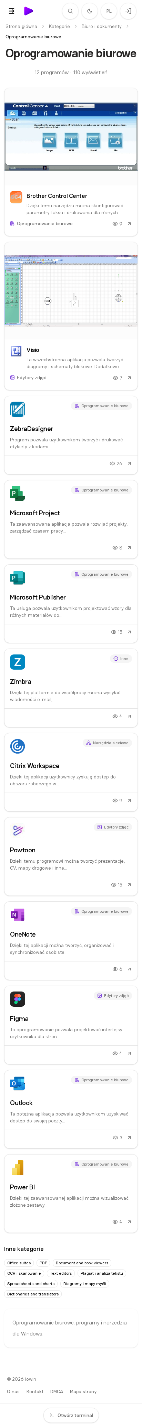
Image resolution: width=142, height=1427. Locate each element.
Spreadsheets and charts (30, 1283)
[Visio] (71, 316)
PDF (43, 1263)
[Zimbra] (71, 688)
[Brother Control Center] (71, 162)
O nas (13, 1391)
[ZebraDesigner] (71, 435)
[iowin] (29, 11)
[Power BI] (71, 1194)
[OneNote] (71, 941)
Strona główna (21, 26)
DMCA (56, 1391)
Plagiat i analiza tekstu (102, 1273)
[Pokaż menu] (11, 11)
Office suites (19, 1263)
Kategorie (59, 26)
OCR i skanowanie (24, 1273)
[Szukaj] (70, 11)
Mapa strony (83, 1391)
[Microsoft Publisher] (71, 604)
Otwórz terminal (75, 1415)
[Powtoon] (71, 856)
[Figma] (71, 1025)
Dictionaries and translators (33, 1294)
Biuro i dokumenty (102, 26)
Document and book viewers (82, 1263)
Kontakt (35, 1391)
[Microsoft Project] (71, 519)
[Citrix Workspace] (71, 772)
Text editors (61, 1273)
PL (109, 11)
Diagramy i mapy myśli (84, 1283)
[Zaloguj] (128, 11)
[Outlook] (71, 1109)
